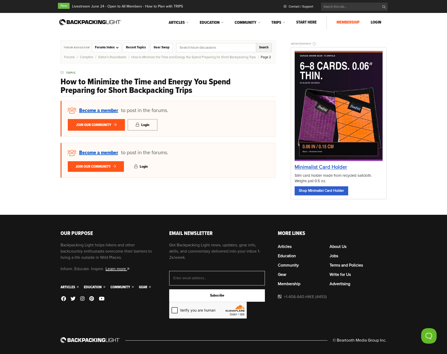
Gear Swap (161, 47)
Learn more (116, 268)
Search (264, 47)
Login (376, 22)
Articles (177, 22)
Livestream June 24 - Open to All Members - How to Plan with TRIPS (127, 6)
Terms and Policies (346, 265)
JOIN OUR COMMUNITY (94, 125)
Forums (69, 57)
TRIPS (276, 22)
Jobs (334, 256)
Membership (348, 22)
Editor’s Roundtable (112, 57)
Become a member (98, 110)
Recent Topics (136, 47)
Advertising (340, 283)
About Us (338, 246)
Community (245, 22)
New (64, 6)
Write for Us (340, 274)
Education (210, 22)
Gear (143, 287)
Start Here (306, 22)
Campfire (86, 57)
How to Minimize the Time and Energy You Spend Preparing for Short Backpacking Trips (193, 57)
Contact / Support (300, 7)
